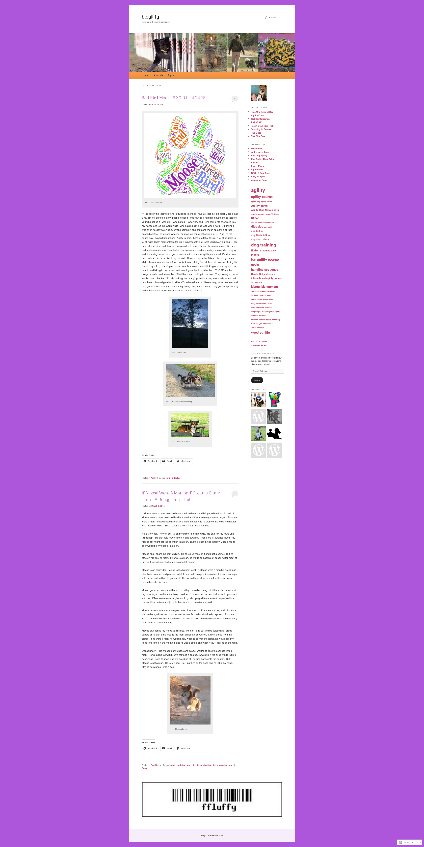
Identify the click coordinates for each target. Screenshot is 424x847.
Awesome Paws (259, 180)
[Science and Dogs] (274, 417)
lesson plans (256, 282)
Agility (154, 477)
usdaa (270, 323)
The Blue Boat (258, 136)
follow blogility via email (264, 353)
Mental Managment (264, 286)
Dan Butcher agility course (262, 222)
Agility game (259, 206)
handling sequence (264, 269)
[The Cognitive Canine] (258, 400)
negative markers (258, 291)
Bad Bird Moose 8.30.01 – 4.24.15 (174, 98)
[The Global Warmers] (274, 434)
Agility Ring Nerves (262, 210)
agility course (262, 196)
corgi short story (184, 765)
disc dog (257, 226)
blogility (150, 17)
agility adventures (260, 151)
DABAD (255, 218)
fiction (255, 250)
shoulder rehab (257, 307)
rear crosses (268, 299)
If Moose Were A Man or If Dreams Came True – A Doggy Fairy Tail (181, 496)
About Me (158, 75)
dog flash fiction (210, 765)
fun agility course (265, 259)
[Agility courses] (274, 451)
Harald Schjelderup (262, 274)
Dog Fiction (156, 765)
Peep (269, 295)
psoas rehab (256, 299)
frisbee (255, 254)
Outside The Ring (258, 295)
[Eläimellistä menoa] (258, 451)
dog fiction (197, 765)
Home (145, 75)
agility (258, 189)
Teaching (276, 319)
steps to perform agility (261, 319)
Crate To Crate (272, 214)
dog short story (226, 765)
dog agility (268, 227)
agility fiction (266, 201)
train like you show (259, 323)
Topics (171, 75)
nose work (270, 291)
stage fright (256, 311)
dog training (263, 245)
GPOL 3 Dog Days (260, 173)
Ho (275, 274)
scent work (267, 303)
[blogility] (274, 400)
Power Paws (257, 166)
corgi (167, 477)
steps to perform (258, 315)
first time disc (268, 250)
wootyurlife (260, 332)
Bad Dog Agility (259, 155)
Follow (257, 380)
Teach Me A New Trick (262, 125)
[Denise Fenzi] (258, 434)
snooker (268, 307)
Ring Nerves (256, 303)
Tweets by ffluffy (258, 345)
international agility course (266, 278)
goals (255, 264)
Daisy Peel (256, 148)
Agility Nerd (257, 169)
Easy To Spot (258, 176)
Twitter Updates (259, 341)
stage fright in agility (271, 311)
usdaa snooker (257, 327)
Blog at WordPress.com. (212, 835)
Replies (176, 477)
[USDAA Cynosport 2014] (258, 417)
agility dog (255, 201)
